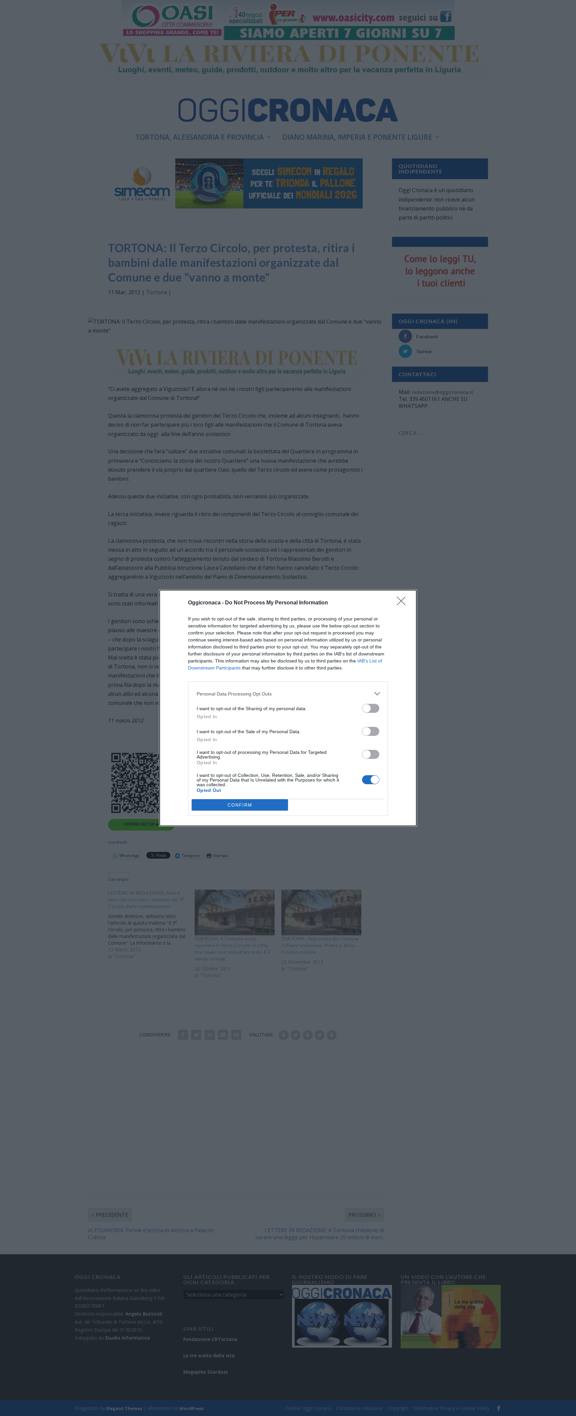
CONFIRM (240, 805)
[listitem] (288, 693)
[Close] (403, 603)
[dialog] (288, 708)
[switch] (370, 708)
